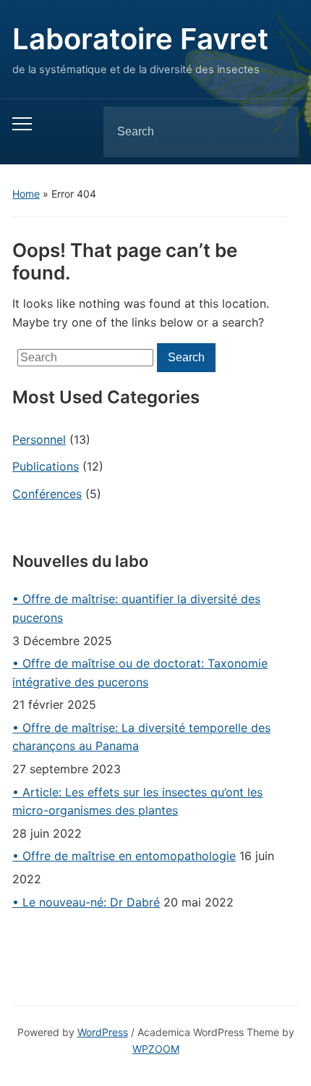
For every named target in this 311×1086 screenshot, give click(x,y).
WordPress (102, 1032)
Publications (45, 466)
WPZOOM (155, 1049)
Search (275, 132)
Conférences (47, 494)
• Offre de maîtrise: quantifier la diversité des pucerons (136, 608)
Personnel (39, 439)
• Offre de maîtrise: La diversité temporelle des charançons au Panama (141, 737)
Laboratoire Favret (140, 38)
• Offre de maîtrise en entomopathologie (124, 856)
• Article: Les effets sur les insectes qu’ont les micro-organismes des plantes (137, 801)
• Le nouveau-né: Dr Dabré (86, 902)
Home (26, 194)
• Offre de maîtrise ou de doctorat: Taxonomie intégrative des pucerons (140, 672)
